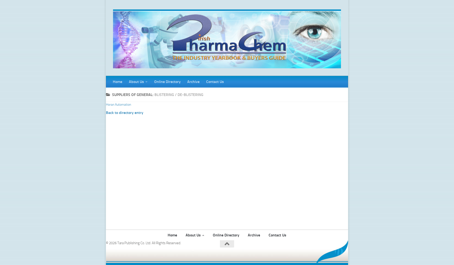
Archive (193, 81)
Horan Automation (118, 105)
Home (117, 81)
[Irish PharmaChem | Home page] (227, 38)
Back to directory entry (124, 112)
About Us (136, 81)
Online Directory (167, 81)
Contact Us (215, 81)
